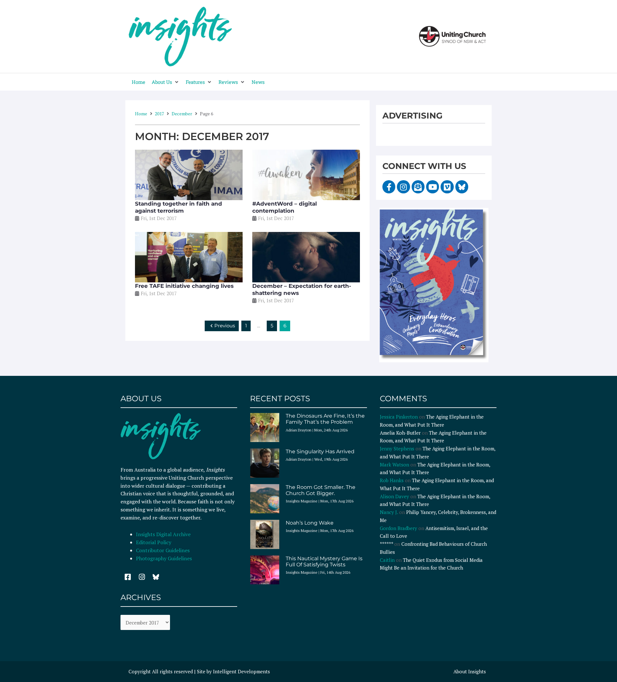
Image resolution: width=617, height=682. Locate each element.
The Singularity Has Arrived (320, 451)
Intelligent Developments (241, 671)
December (182, 114)
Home (141, 114)
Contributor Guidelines (163, 550)
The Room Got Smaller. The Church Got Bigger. (320, 490)
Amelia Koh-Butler (400, 433)
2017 (159, 114)
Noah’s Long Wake (310, 523)
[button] (165, 82)
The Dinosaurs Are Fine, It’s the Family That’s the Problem (325, 419)
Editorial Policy (154, 542)
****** (386, 544)
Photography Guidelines (164, 558)
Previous (224, 326)
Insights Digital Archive (163, 534)
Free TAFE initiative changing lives (184, 286)
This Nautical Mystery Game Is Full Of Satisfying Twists (324, 561)
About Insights (469, 671)
